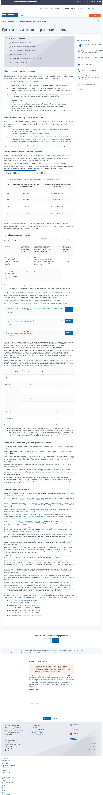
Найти (94, 15)
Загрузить (69, 309)
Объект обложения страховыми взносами (23, 46)
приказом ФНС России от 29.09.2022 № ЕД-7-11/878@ (28, 516)
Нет (47, 640)
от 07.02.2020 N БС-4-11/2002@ (27, 603)
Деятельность (55, 8)
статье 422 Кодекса (60, 163)
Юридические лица (18, 21)
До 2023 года (41, 173)
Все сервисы (80, 89)
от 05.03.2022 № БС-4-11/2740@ (30, 605)
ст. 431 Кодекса (54, 557)
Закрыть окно (6, 794)
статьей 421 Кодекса (45, 155)
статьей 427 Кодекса (62, 303)
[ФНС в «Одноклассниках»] (94, 1)
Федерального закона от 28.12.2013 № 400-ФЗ (50, 344)
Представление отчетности (19, 62)
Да (55, 640)
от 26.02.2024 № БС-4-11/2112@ (31, 610)
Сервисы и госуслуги (69, 8)
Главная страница (7, 21)
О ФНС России (44, 8)
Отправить (47, 719)
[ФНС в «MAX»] (100, 1)
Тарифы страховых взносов (19, 54)
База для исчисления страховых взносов (23, 50)
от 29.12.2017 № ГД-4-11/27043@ (28, 600)
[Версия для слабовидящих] (70, 1)
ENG (98, 8)
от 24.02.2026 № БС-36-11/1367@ (31, 615)
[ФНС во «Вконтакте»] (92, 1)
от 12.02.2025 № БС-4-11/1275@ (31, 613)
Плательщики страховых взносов (21, 43)
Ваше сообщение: (34, 689)
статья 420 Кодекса (58, 146)
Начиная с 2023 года (12, 173)
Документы (81, 8)
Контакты (91, 8)
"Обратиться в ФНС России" (43, 681)
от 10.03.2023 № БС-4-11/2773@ (31, 608)
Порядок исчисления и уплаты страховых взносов (26, 58)
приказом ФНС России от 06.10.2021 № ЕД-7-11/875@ (19, 511)
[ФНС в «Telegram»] (97, 1)
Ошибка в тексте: (34, 704)
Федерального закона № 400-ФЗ (13, 352)
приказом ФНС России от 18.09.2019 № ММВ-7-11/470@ (29, 500)
